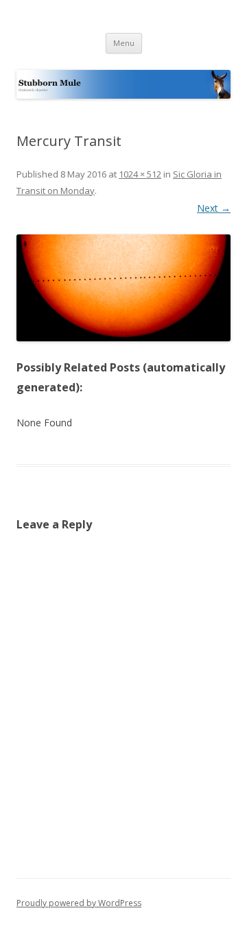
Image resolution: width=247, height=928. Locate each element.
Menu (123, 43)
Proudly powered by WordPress (78, 903)
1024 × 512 (140, 174)
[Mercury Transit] (123, 287)
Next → (214, 208)
